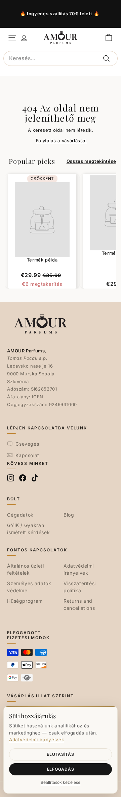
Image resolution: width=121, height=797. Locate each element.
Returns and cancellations (79, 604)
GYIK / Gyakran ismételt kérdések (28, 528)
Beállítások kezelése (60, 782)
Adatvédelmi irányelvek (79, 569)
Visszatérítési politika (80, 586)
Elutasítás (60, 754)
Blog (69, 515)
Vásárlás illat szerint (40, 695)
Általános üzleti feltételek (25, 569)
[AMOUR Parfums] (60, 37)
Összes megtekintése (91, 161)
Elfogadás (60, 769)
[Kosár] (108, 38)
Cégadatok (20, 515)
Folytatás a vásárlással (61, 140)
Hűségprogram (25, 601)
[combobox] (60, 58)
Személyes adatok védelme (29, 586)
